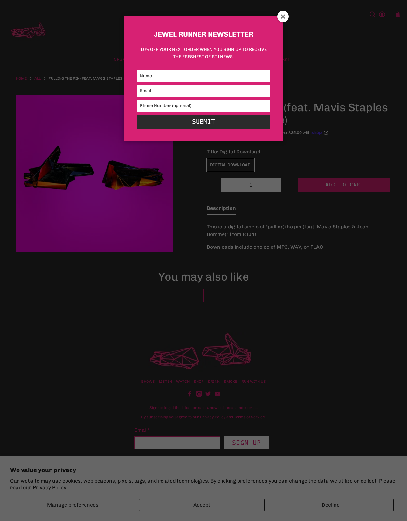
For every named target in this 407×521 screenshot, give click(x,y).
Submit (203, 121)
